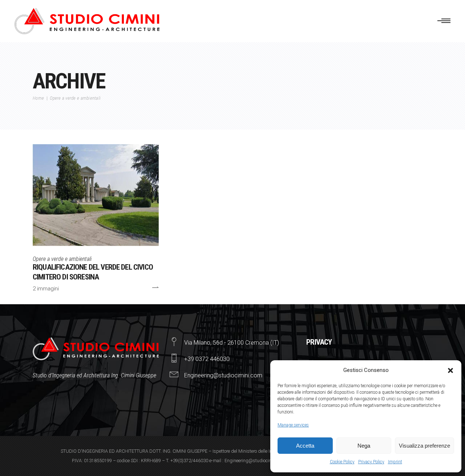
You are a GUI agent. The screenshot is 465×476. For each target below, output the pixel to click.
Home (38, 98)
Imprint (395, 461)
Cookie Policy (342, 461)
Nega (363, 446)
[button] (450, 370)
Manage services (293, 425)
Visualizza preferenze (424, 446)
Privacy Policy (371, 461)
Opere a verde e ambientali (62, 258)
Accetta (305, 446)
